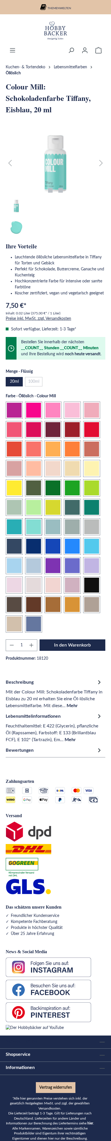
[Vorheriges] (10, 163)
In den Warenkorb (72, 645)
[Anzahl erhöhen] (32, 645)
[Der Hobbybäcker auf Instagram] (48, 967)
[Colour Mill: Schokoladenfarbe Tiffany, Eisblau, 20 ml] (55, 163)
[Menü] (12, 50)
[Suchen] (71, 50)
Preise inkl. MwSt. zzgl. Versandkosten (38, 319)
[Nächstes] (101, 163)
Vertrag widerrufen (55, 1088)
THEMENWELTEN (59, 8)
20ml (14, 382)
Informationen (20, 1067)
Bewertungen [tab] (20, 750)
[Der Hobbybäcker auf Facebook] (48, 990)
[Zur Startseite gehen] (55, 30)
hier (90, 1123)
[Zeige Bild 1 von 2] (50, 190)
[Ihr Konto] (85, 50)
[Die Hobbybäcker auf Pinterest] (48, 1012)
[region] (55, 184)
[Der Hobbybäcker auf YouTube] (35, 1028)
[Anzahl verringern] (12, 645)
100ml (35, 383)
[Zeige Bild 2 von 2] (60, 190)
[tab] (54, 694)
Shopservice (18, 1054)
